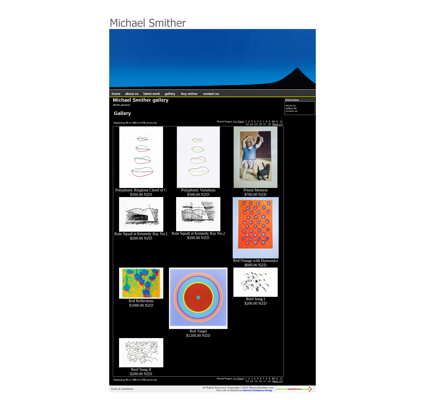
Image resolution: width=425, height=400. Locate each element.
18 (269, 124)
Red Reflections (141, 301)
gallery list (291, 108)
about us (131, 94)
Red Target (198, 331)
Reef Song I (255, 299)
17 (264, 124)
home (116, 94)
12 (281, 121)
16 (260, 124)
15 (256, 124)
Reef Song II (141, 369)
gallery (170, 94)
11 (276, 121)
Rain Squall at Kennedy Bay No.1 (141, 234)
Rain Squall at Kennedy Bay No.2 (198, 233)
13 (247, 124)
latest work (151, 94)
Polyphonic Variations (198, 190)
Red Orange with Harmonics (255, 260)
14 (251, 124)
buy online (189, 94)
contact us (211, 94)
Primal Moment (255, 190)
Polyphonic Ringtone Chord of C (141, 190)
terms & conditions (122, 388)
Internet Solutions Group (257, 390)
